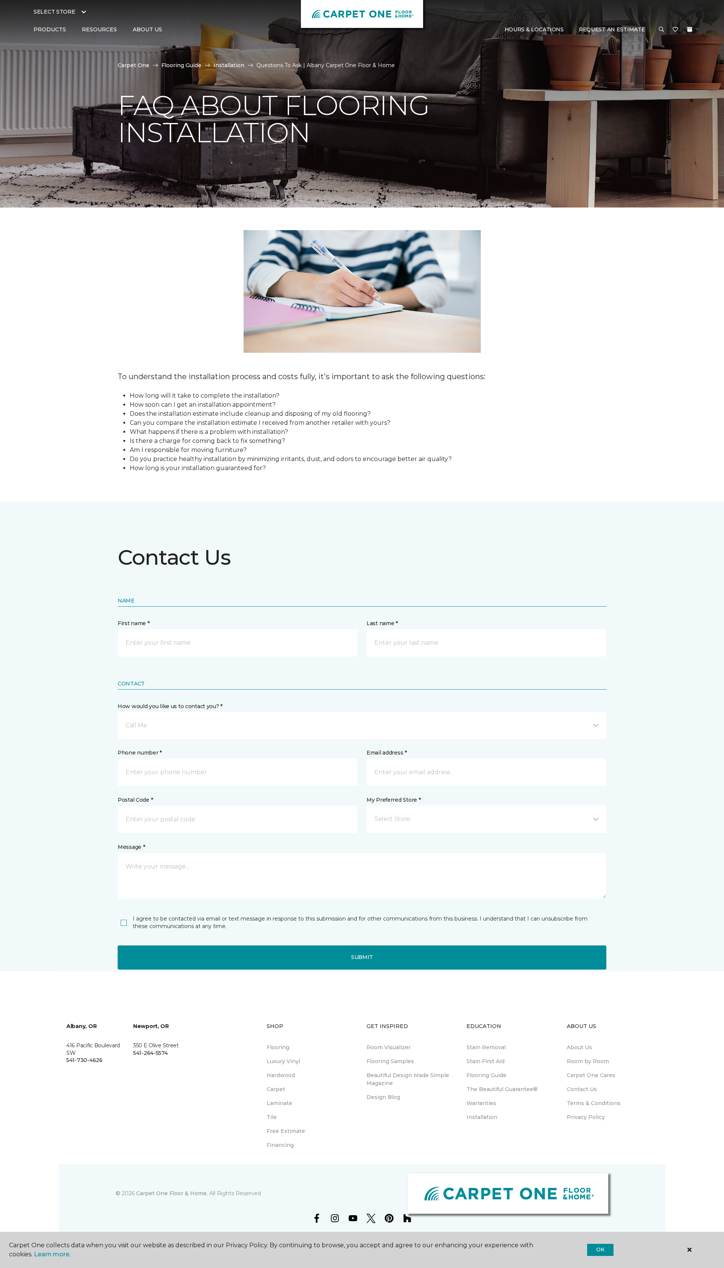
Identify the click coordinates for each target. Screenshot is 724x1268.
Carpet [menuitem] (276, 1089)
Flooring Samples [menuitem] (390, 1061)
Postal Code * (135, 799)
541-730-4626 (84, 1060)
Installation (228, 65)
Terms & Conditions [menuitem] (594, 1103)
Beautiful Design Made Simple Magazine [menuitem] (408, 1079)
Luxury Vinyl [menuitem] (283, 1061)
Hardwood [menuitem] (281, 1075)
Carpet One (133, 65)
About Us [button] (147, 29)
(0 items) (689, 29)
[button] (661, 30)
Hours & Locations (534, 29)
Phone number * (140, 752)
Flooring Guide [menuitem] (486, 1075)
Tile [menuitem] (272, 1117)
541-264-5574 (150, 1053)
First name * (134, 623)
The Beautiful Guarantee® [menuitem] (502, 1089)
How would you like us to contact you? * (170, 706)
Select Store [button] (54, 11)
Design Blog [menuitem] (383, 1097)
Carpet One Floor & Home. (172, 1193)
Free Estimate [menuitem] (286, 1131)
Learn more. (52, 1254)
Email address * (387, 752)
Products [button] (50, 29)
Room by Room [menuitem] (588, 1061)
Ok (600, 1249)
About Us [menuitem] (579, 1047)
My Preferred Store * (393, 799)
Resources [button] (99, 29)
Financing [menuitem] (280, 1145)
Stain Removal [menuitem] (486, 1047)
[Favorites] (675, 30)
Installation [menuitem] (481, 1117)
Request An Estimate (612, 29)
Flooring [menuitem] (278, 1047)
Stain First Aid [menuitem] (485, 1061)
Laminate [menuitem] (279, 1103)
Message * (131, 847)
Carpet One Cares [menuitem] (591, 1075)
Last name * (382, 623)
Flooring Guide (181, 65)
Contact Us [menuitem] (582, 1089)
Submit (362, 957)
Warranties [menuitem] (481, 1103)
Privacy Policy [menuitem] (586, 1117)
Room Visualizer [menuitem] (389, 1047)
